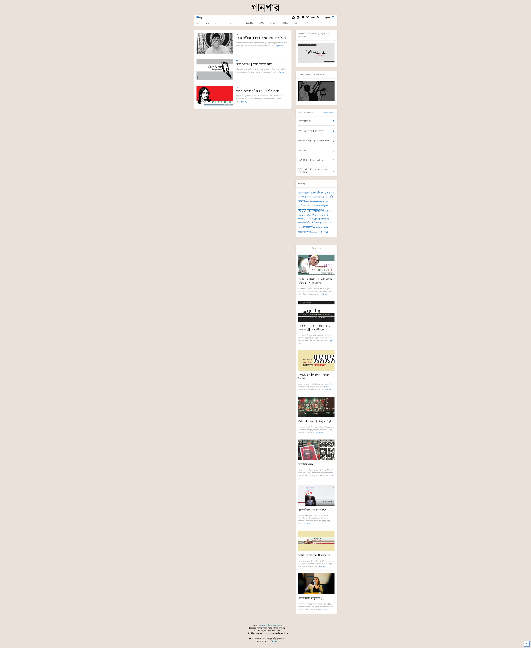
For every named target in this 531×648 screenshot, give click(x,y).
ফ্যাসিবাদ (308, 215)
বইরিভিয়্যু (285, 23)
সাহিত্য (301, 232)
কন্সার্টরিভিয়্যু (261, 23)
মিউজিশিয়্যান (302, 223)
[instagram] (318, 17)
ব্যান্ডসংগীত (325, 219)
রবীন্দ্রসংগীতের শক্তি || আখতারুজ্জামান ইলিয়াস (261, 38)
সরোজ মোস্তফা (323, 227)
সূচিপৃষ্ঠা (207, 23)
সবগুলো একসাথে (328, 112)
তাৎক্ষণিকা (327, 211)
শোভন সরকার (277, 625)
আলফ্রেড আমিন (264, 625)
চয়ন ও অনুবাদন (322, 205)
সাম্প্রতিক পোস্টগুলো (305, 112)
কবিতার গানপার (309, 202)
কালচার (325, 201)
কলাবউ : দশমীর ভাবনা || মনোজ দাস (314, 555)
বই (313, 215)
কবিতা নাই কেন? (305, 464)
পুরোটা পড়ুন (279, 46)
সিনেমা (308, 232)
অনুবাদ (300, 193)
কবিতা (301, 201)
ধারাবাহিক (301, 215)
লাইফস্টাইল (311, 222)
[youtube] (293, 17)
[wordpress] (298, 17)
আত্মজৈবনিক (306, 193)
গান (223, 23)
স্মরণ (320, 232)
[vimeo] (302, 17)
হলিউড (325, 232)
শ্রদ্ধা (300, 227)
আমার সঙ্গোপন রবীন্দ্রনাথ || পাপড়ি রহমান (257, 91)
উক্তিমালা (302, 196)
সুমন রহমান (314, 232)
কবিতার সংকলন (318, 202)
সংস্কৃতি (307, 227)
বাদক (237, 23)
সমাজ (315, 227)
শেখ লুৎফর (328, 223)
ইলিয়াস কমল (329, 192)
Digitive (274, 641)
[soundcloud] (313, 17)
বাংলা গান (323, 215)
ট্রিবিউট (320, 210)
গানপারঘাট (305, 23)
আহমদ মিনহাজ (317, 192)
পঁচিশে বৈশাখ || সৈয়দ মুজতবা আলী (255, 64)
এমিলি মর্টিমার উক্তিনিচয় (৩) (311, 598)
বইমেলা (316, 215)
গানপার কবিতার (312, 206)
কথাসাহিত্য (318, 197)
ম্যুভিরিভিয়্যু (273, 23)
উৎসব (313, 197)
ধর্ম (331, 211)
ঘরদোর (198, 23)
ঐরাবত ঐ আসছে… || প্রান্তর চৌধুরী (314, 421)
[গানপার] (265, 11)
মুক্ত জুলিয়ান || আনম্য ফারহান (312, 509)
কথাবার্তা (295, 23)
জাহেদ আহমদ (307, 210)
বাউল (305, 219)
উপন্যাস (309, 197)
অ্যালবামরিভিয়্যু (248, 23)
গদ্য (230, 23)
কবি (331, 196)
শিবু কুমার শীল (321, 223)
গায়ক (215, 23)
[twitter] (307, 17)
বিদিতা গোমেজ (312, 218)
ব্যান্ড (319, 218)
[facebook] (322, 17)
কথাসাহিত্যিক (325, 197)
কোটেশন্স (301, 205)
